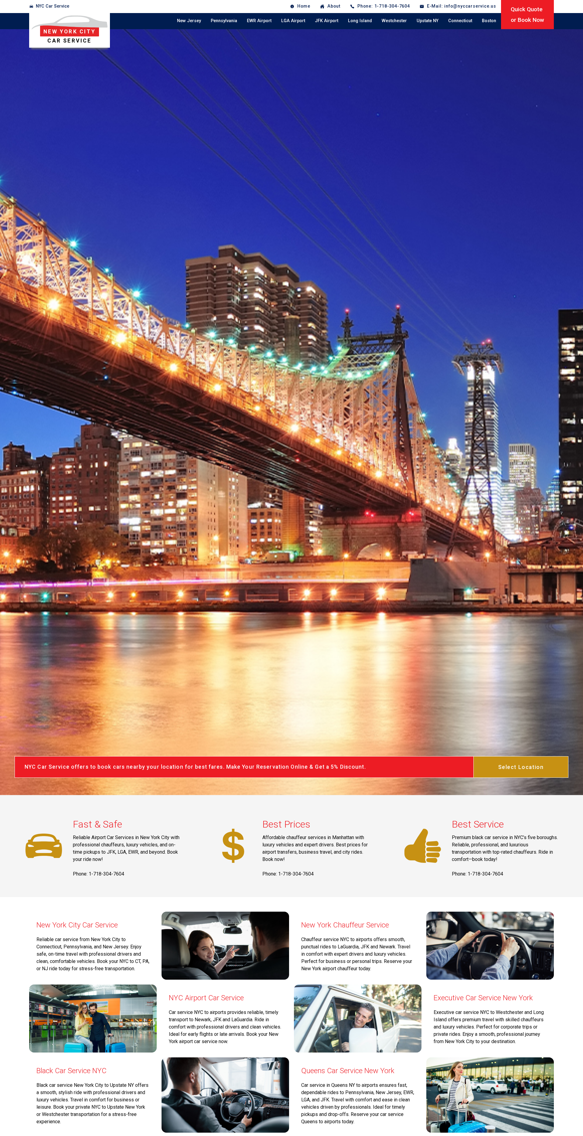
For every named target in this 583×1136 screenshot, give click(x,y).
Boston (489, 20)
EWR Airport (259, 20)
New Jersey (189, 20)
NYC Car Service (52, 6)
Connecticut (460, 20)
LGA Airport (293, 20)
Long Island (360, 20)
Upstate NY (427, 20)
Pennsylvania (224, 20)
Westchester (394, 20)
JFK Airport (326, 20)
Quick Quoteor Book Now (527, 14)
